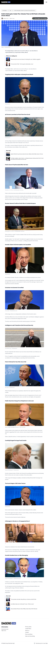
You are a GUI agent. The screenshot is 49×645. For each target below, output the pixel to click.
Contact (27, 632)
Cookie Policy (28, 628)
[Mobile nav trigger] (46, 2)
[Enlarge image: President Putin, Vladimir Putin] (42, 405)
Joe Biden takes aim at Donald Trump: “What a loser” (22, 604)
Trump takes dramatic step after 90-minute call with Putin (23, 599)
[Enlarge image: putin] (42, 329)
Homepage (4, 10)
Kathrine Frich (5, 18)
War (10, 10)
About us (27, 630)
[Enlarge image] (42, 78)
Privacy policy (28, 626)
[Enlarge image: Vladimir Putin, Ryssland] (42, 366)
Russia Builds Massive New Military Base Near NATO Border (24, 608)
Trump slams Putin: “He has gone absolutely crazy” (22, 64)
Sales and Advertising (30, 636)
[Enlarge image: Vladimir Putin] (42, 291)
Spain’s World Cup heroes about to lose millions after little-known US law (27, 154)
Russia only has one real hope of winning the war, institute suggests (25, 59)
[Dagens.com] (22, 2)
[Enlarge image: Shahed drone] (42, 118)
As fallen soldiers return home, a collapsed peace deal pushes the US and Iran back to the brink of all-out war (27, 159)
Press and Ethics (28, 634)
